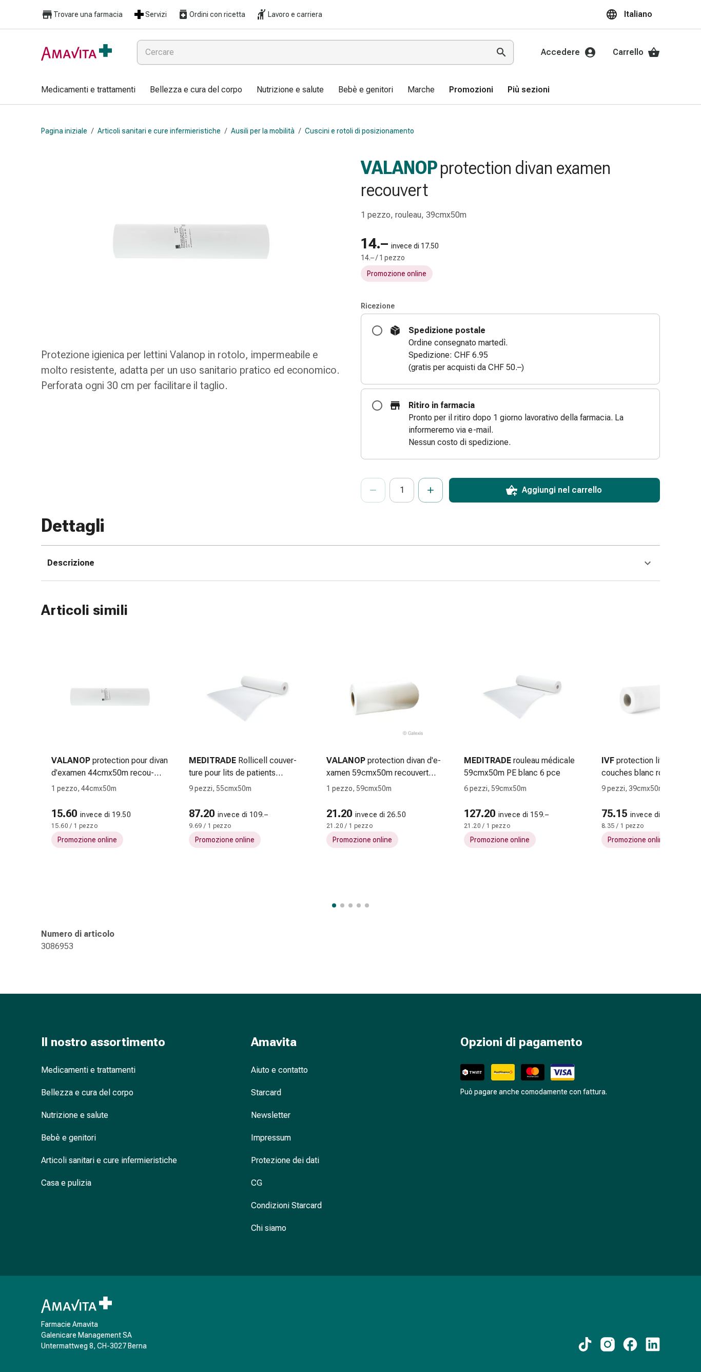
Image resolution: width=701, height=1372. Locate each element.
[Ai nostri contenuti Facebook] (630, 1344)
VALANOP (399, 168)
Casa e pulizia (66, 1183)
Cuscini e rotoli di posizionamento (359, 131)
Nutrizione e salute (74, 1115)
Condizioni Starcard (286, 1205)
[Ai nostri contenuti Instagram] (607, 1344)
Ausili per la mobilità (263, 131)
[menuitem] (88, 90)
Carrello (628, 52)
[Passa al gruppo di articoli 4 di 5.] (359, 905)
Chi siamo (268, 1228)
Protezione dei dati (285, 1160)
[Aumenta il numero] (430, 490)
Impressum (271, 1138)
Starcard (266, 1092)
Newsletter (270, 1115)
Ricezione (378, 306)
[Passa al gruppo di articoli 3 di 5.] (350, 905)
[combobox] (311, 52)
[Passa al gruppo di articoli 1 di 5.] (334, 905)
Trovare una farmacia (88, 14)
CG (256, 1183)
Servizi (156, 14)
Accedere (560, 52)
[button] (633, 14)
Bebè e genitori (68, 1138)
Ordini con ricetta (217, 14)
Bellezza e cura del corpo (87, 1092)
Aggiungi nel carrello (562, 490)
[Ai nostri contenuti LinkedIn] (653, 1344)
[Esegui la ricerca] (501, 52)
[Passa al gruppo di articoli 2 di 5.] (342, 905)
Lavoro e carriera (295, 14)
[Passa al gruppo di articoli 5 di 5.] (367, 905)
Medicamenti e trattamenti (88, 1070)
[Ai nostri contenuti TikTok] (585, 1344)
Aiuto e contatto (279, 1070)
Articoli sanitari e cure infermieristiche (159, 131)
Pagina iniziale (64, 131)
